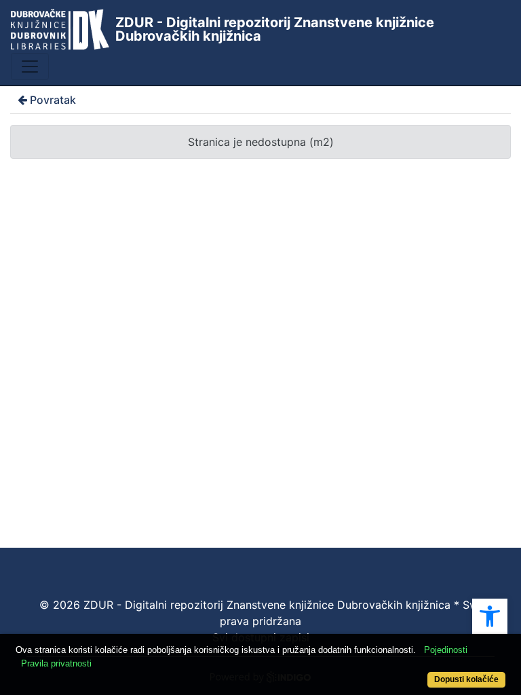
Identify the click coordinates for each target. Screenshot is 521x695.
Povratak (53, 100)
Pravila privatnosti (56, 663)
